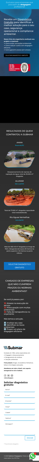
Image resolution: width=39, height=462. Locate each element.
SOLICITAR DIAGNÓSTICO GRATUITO (16, 55)
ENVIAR (30, 438)
